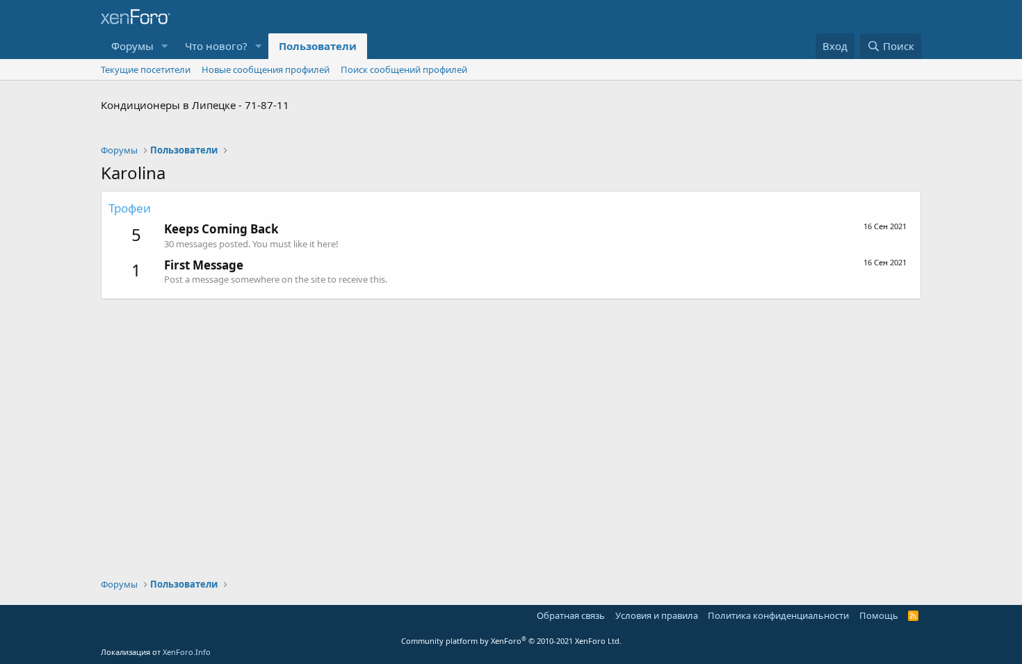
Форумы (132, 46)
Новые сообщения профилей (266, 69)
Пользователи (318, 46)
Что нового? (216, 46)
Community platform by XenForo (511, 641)
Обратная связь (571, 615)
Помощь (878, 615)
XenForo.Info (187, 652)
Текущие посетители (145, 69)
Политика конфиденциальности (778, 615)
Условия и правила (656, 615)
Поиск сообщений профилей (404, 69)
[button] (165, 46)
